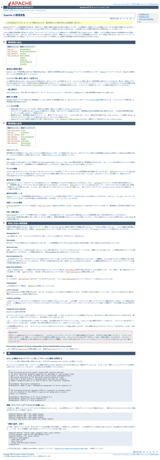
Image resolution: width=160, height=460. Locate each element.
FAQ (134, 4)
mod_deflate (70, 270)
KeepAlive (32, 286)
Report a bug (154, 4)
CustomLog (25, 132)
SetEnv (22, 58)
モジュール (116, 4)
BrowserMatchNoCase (28, 51)
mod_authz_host (14, 130)
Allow (23, 130)
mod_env (11, 49)
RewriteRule (25, 56)
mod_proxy (23, 349)
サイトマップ (145, 4)
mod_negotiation (73, 272)
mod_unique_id (13, 56)
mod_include (12, 139)
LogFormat (25, 141)
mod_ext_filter (14, 135)
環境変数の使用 (144, 17)
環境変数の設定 (144, 14)
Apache (5, 10)
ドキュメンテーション (27, 10)
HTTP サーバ (14, 10)
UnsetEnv (23, 64)
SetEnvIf (23, 60)
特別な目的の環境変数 (146, 19)
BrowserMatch (25, 49)
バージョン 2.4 (40, 10)
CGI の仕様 (95, 100)
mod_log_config (14, 141)
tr (134, 18)
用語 (138, 4)
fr (124, 18)
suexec (37, 111)
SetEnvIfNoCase (26, 62)
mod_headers (12, 137)
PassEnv (23, 53)
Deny (22, 135)
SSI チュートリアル (72, 164)
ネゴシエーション (17, 294)
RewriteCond (74, 119)
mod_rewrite (12, 51)
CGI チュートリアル (54, 155)
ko (131, 18)
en (121, 18)
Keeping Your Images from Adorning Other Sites (71, 448)
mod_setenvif (13, 53)
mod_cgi (11, 132)
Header (23, 139)
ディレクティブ (126, 4)
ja (127, 18)
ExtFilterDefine (27, 137)
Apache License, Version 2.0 (20, 456)
